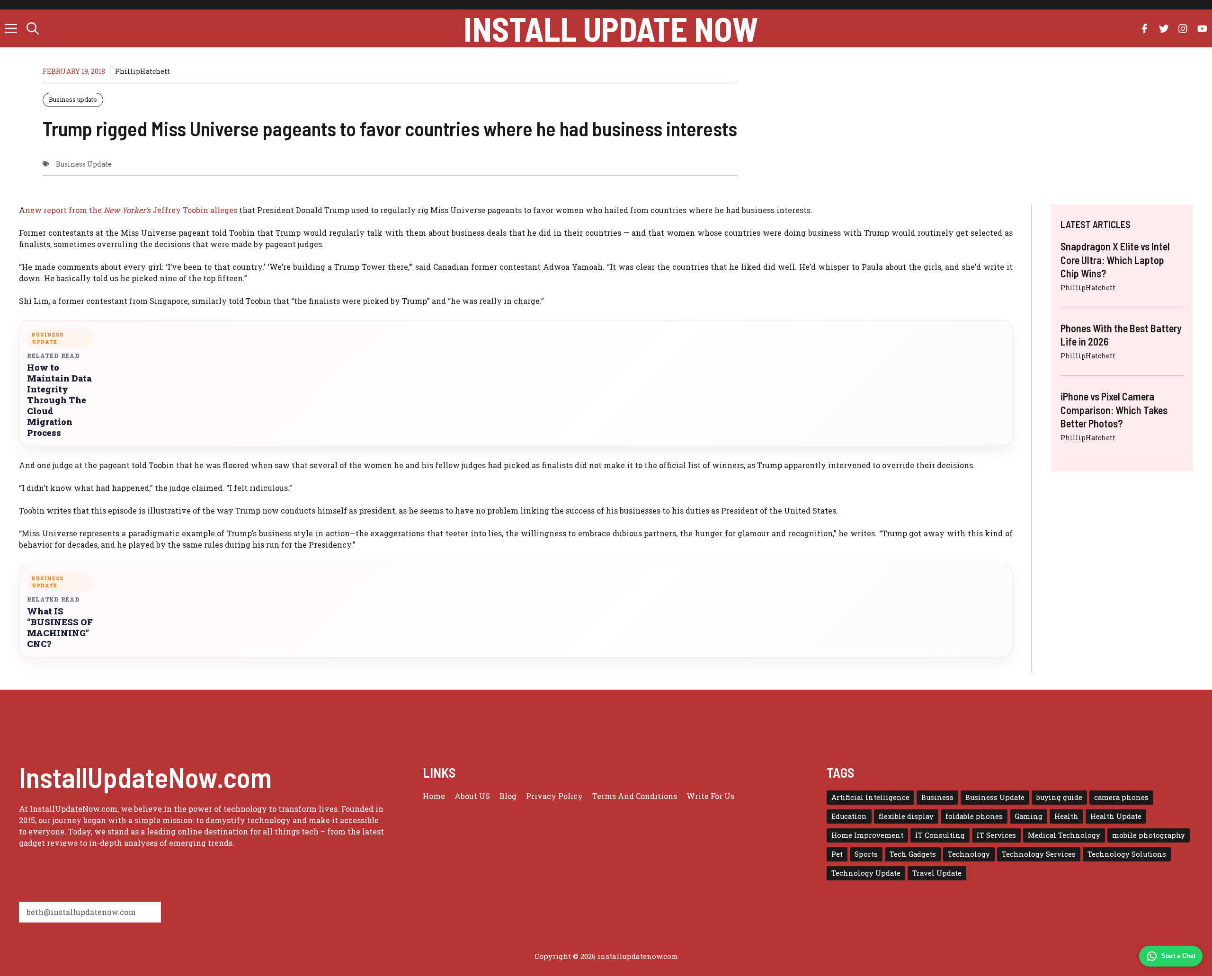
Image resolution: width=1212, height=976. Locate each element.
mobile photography (1148, 835)
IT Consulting (940, 835)
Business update (73, 99)
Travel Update (937, 873)
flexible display (906, 816)
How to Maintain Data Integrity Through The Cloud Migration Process (59, 400)
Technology (969, 854)
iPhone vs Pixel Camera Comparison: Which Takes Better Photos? (1113, 409)
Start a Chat (1178, 955)
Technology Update (865, 873)
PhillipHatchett (142, 71)
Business (937, 797)
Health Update (1115, 816)
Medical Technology (1064, 835)
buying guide (1059, 797)
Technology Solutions (1126, 854)
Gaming (1029, 816)
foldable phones (974, 816)
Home (434, 796)
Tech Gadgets (913, 854)
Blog (508, 796)
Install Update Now (610, 28)
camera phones (1121, 797)
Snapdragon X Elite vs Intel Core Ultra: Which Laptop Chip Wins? (1115, 259)
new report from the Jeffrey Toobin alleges (131, 210)
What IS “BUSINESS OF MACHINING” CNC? (60, 627)
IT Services (996, 835)
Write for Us (710, 796)
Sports (866, 854)
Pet (837, 854)
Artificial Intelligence (870, 797)
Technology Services (1039, 854)
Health (1066, 816)
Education (849, 816)
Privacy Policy (554, 796)
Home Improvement (867, 835)
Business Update (84, 164)
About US (472, 796)
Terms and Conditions (634, 796)
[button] (33, 28)
